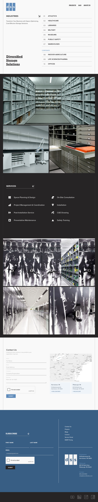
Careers (67, 435)
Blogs (66, 432)
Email (7, 364)
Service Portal (69, 437)
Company (8, 371)
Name (7, 358)
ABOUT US (87, 5)
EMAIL (8, 450)
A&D (79, 5)
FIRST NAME (9, 443)
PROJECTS (72, 5)
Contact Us (68, 427)
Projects (67, 429)
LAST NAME (33, 443)
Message (8, 377)
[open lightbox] (49, 101)
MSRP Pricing (69, 440)
